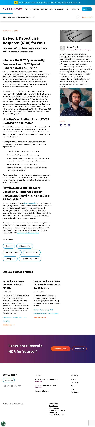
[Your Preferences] (3, 423)
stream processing (29, 203)
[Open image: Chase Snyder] (76, 102)
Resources (52, 9)
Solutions (35, 9)
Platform (28, 9)
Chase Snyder (73, 47)
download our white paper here (28, 233)
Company (60, 9)
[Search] (68, 9)
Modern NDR (44, 9)
